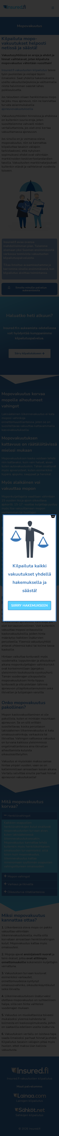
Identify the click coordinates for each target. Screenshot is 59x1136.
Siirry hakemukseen (29, 605)
